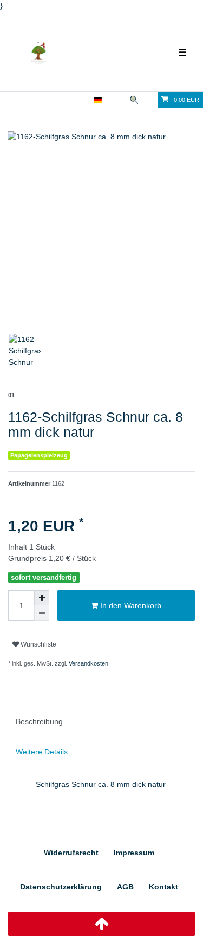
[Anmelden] (62, 100)
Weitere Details (42, 751)
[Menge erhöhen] (41, 597)
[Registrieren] (81, 100)
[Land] (98, 100)
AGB (125, 886)
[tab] (101, 721)
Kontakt (163, 886)
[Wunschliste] (150, 100)
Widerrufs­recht (71, 852)
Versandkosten (87, 663)
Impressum (134, 852)
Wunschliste (37, 644)
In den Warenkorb (129, 605)
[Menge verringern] (41, 613)
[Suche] (134, 100)
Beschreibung (39, 721)
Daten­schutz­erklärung (61, 886)
